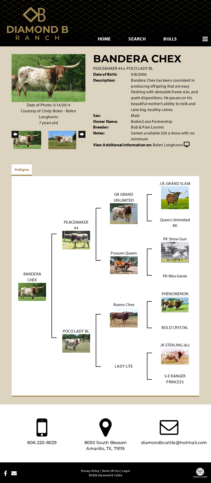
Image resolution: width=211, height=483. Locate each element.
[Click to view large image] (48, 77)
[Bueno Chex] (124, 317)
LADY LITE (124, 366)
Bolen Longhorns (168, 144)
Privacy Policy (90, 471)
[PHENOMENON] (175, 304)
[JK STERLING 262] (175, 355)
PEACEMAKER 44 (107, 68)
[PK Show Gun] (175, 251)
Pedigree (22, 169)
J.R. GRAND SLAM (175, 183)
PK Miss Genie (175, 275)
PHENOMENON (175, 293)
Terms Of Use (111, 471)
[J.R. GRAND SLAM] (175, 197)
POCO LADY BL (140, 68)
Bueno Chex (124, 304)
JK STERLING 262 (174, 345)
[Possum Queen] (124, 264)
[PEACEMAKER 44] (76, 239)
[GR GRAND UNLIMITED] (124, 213)
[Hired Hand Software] (200, 475)
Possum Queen (124, 253)
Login (126, 471)
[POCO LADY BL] (76, 342)
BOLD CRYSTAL (175, 327)
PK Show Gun (175, 238)
